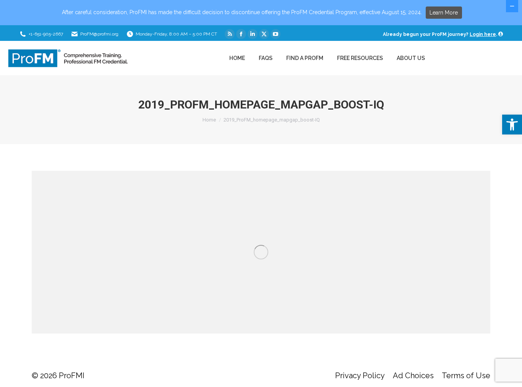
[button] (512, 124)
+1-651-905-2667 (46, 34)
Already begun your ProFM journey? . (440, 34)
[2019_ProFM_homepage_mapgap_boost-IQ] (261, 252)
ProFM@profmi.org (99, 34)
